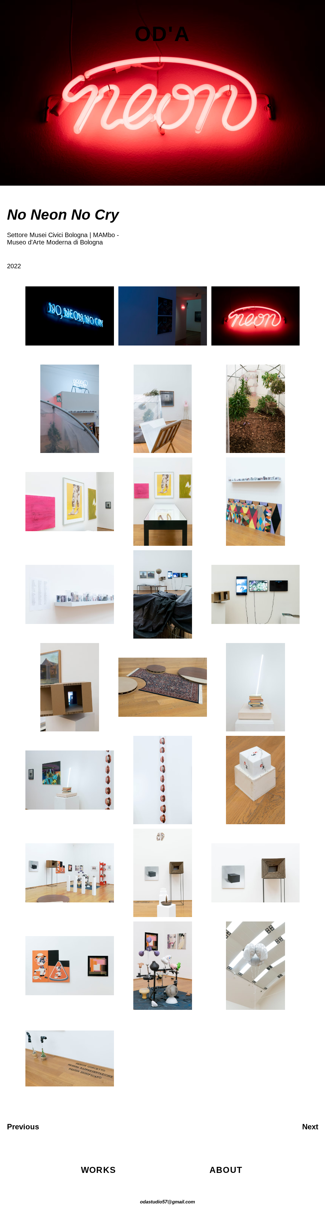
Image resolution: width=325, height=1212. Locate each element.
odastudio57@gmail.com (167, 1201)
